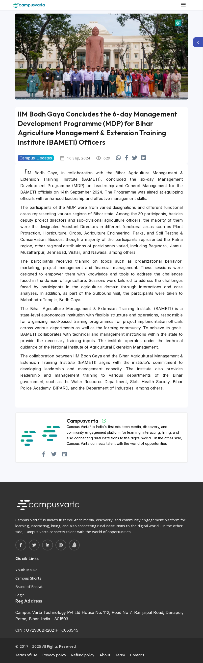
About (104, 654)
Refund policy (82, 654)
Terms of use (26, 654)
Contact (137, 654)
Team (120, 654)
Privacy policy (54, 654)
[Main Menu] (183, 5)
